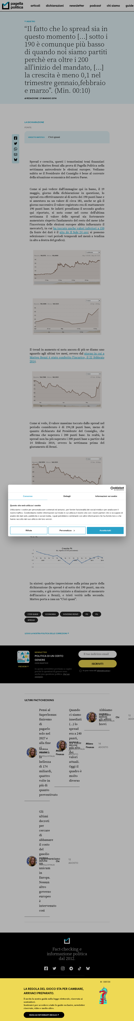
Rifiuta (29, 530)
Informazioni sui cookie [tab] (106, 496)
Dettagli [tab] (67, 496)
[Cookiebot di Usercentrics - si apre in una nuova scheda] (112, 489)
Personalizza (65, 530)
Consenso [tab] (27, 496)
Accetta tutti (105, 530)
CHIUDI (106, 982)
